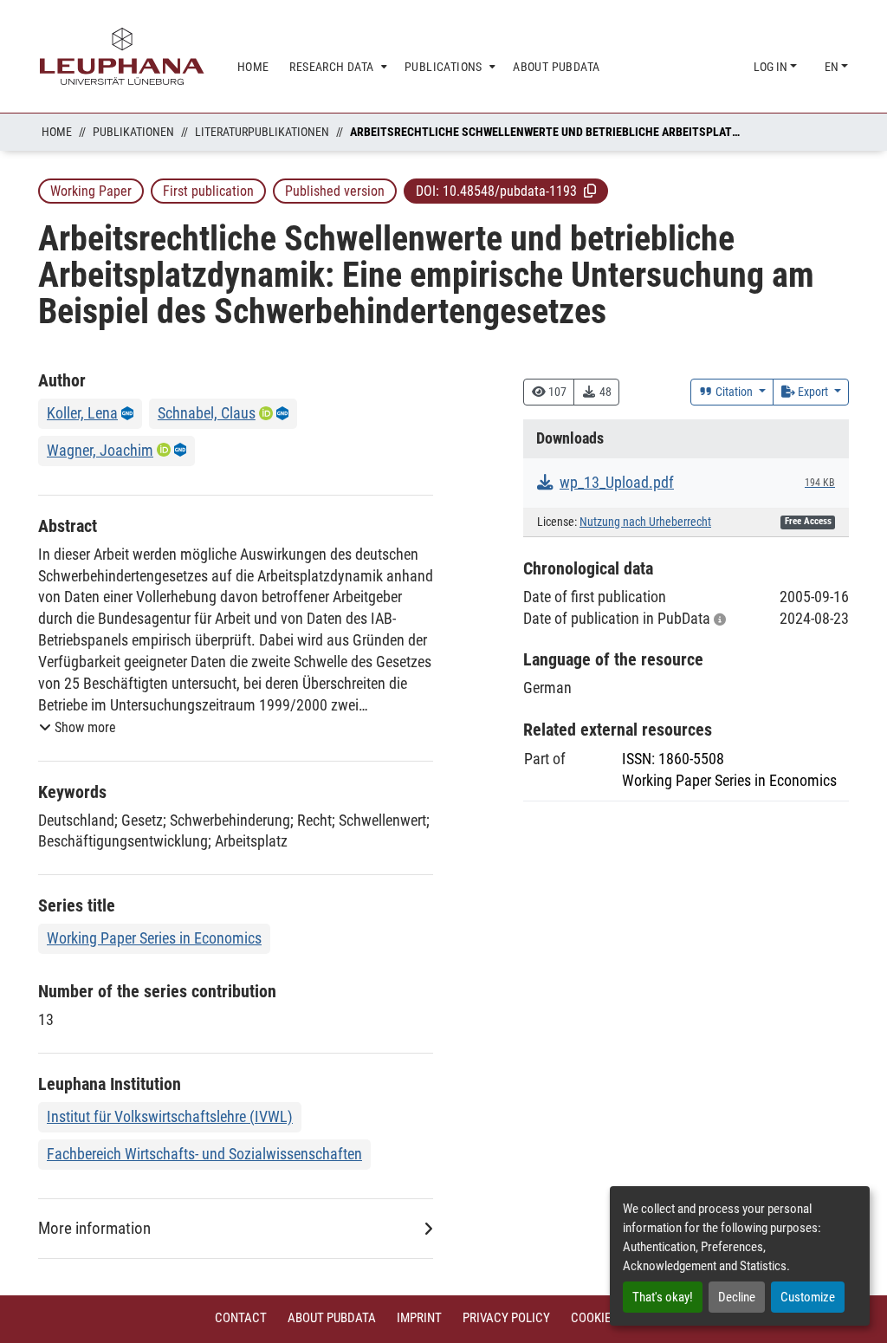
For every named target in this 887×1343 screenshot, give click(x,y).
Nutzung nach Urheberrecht (645, 522)
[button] (590, 191)
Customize (807, 1297)
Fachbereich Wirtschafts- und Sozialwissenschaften (204, 1154)
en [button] (833, 67)
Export (813, 392)
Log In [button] (772, 67)
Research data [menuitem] (331, 67)
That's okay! (662, 1297)
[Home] (122, 56)
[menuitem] (336, 67)
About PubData (332, 1318)
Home (57, 132)
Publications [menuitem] (443, 67)
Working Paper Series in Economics (154, 938)
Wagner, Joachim (100, 450)
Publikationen (133, 132)
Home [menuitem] (253, 67)
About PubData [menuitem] (556, 67)
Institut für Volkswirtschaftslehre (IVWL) (170, 1116)
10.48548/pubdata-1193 (510, 191)
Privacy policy (506, 1318)
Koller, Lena (82, 413)
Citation (734, 392)
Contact (241, 1318)
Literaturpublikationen (262, 132)
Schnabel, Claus (207, 413)
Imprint (419, 1318)
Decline (736, 1297)
